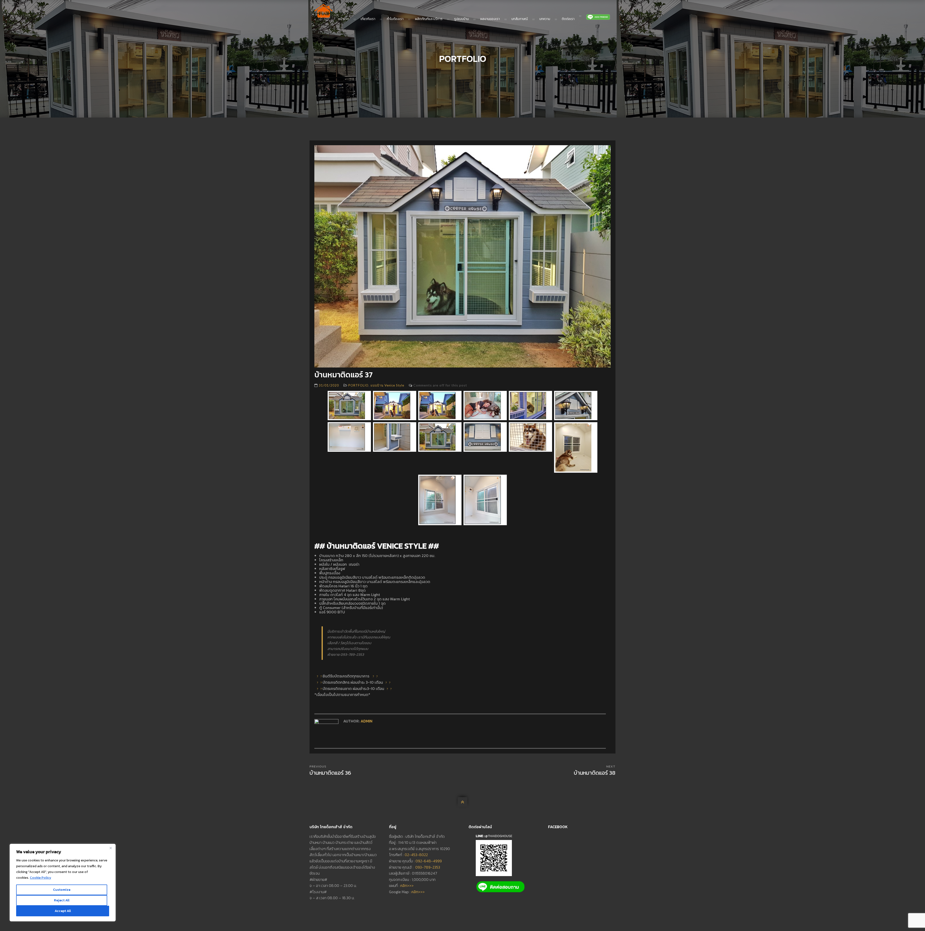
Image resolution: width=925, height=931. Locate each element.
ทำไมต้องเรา (395, 18)
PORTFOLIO (358, 385)
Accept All (63, 910)
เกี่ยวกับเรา (368, 18)
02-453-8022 (416, 855)
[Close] (110, 848)
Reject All (61, 900)
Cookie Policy (40, 877)
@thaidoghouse (498, 836)
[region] (63, 882)
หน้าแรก (343, 18)
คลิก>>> (407, 885)
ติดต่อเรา (568, 18)
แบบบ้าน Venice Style (387, 385)
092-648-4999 (429, 861)
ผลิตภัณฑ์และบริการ (429, 18)
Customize (61, 889)
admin (366, 721)
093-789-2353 (427, 867)
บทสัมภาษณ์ (519, 18)
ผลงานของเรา (490, 18)
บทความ (544, 18)
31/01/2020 (329, 385)
